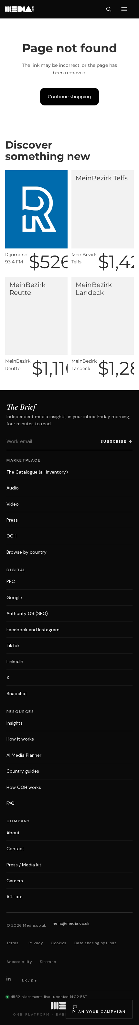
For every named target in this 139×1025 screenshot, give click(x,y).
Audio (12, 488)
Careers (14, 881)
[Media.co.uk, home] (19, 9)
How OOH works (23, 787)
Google (14, 597)
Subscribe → (117, 441)
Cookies (58, 943)
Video (12, 504)
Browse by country (26, 552)
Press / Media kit (23, 865)
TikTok (13, 645)
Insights (14, 723)
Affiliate (14, 896)
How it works (20, 739)
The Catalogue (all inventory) (37, 472)
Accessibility (19, 961)
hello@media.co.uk (71, 923)
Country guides (22, 771)
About (13, 833)
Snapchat (16, 693)
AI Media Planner (23, 755)
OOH (11, 536)
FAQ (10, 803)
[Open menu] (124, 9)
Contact (15, 848)
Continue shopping (69, 97)
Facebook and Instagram (32, 630)
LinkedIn (14, 661)
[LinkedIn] (11, 981)
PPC (10, 581)
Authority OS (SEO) (27, 613)
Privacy (35, 943)
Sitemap (48, 961)
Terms (12, 943)
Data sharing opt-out (95, 943)
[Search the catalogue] (109, 9)
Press (12, 520)
